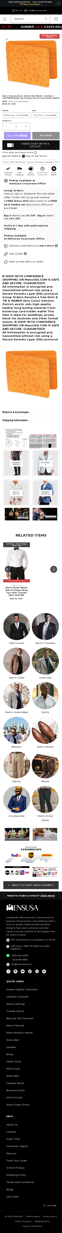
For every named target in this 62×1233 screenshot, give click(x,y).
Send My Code (31, 1219)
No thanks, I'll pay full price (31, 1227)
